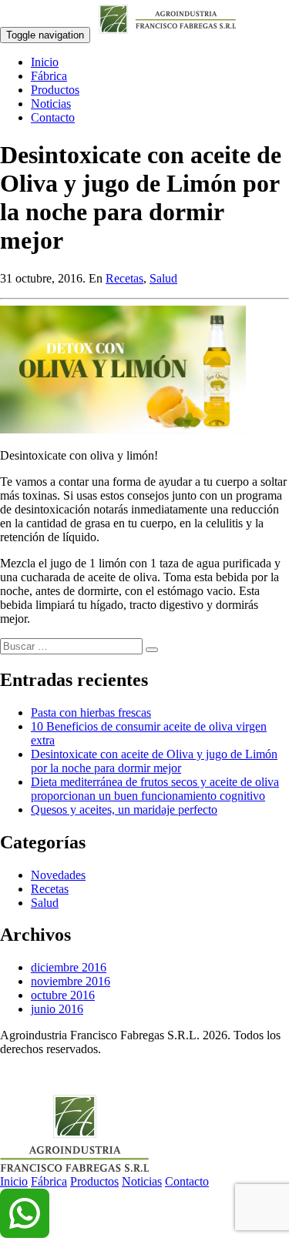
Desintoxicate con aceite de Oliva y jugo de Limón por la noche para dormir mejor (154, 761)
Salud (163, 278)
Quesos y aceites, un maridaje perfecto (124, 809)
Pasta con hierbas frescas (91, 712)
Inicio (45, 62)
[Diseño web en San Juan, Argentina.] (9, 1075)
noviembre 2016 (70, 981)
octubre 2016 (63, 995)
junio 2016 (57, 1008)
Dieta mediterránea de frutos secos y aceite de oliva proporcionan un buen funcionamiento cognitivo (155, 788)
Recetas (124, 278)
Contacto (53, 117)
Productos (55, 89)
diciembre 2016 (68, 967)
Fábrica (49, 75)
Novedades (58, 874)
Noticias (51, 103)
